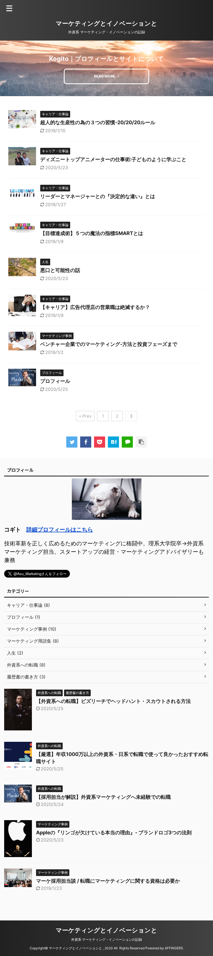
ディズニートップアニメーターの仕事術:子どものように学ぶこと (113, 159)
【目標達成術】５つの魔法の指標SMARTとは (91, 233)
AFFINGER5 (174, 948)
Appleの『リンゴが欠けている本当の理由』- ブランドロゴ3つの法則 (114, 832)
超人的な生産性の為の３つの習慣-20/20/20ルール (97, 122)
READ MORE (104, 76)
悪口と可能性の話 (60, 270)
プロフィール (55, 381)
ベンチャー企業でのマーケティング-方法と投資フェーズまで (108, 344)
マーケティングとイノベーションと (106, 23)
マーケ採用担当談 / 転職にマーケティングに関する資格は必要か (108, 881)
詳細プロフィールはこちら (59, 529)
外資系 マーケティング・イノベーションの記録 (108, 939)
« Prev (85, 416)
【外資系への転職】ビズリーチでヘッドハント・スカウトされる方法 (113, 701)
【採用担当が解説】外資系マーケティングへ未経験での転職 (103, 797)
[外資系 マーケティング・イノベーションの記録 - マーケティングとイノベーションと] (113, 442)
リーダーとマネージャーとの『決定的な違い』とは (97, 196)
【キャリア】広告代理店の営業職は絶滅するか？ (95, 307)
